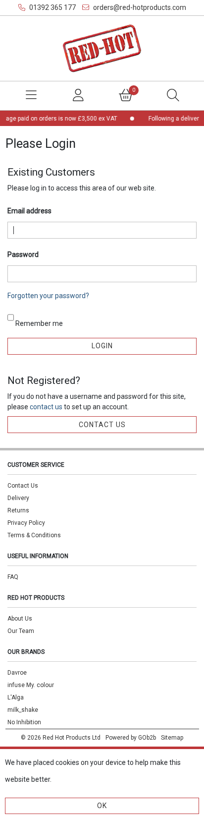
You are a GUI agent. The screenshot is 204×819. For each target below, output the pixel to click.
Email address (29, 211)
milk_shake (22, 709)
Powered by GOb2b (130, 737)
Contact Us (22, 485)
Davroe (17, 672)
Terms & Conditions (34, 535)
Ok (102, 806)
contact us (47, 407)
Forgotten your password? (48, 296)
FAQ (12, 576)
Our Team (20, 631)
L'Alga (15, 697)
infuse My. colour (30, 685)
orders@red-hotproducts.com (139, 7)
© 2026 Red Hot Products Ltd (61, 737)
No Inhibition (24, 722)
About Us (19, 618)
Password (23, 254)
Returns (18, 510)
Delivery (18, 498)
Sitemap (172, 737)
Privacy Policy (26, 522)
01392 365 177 (52, 7)
